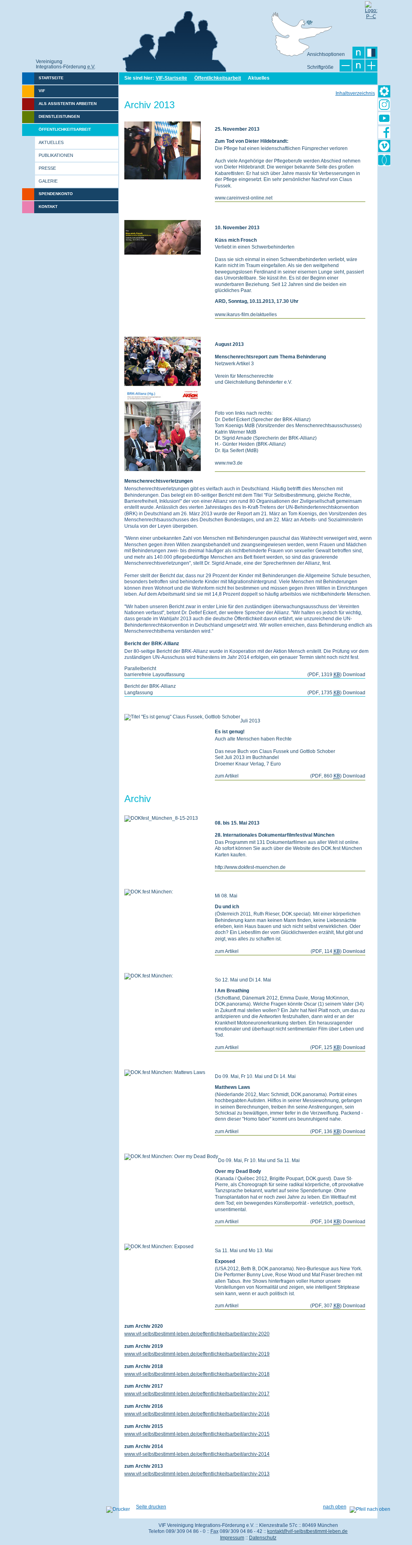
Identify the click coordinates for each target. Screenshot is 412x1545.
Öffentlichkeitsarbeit (217, 78)
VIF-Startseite (171, 78)
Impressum (232, 1538)
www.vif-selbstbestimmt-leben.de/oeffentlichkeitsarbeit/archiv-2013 (197, 1474)
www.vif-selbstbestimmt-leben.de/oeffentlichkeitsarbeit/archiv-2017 (197, 1394)
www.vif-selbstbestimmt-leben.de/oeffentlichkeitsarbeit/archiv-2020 (197, 1334)
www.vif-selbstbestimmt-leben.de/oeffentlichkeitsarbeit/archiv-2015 (197, 1434)
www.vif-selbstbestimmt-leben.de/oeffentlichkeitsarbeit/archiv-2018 (197, 1374)
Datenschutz (262, 1538)
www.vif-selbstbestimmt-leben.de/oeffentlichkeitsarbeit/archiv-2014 (197, 1454)
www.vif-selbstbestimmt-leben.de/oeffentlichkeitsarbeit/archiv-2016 (197, 1414)
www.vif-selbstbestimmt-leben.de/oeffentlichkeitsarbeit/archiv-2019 (197, 1354)
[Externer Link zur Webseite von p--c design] (371, 7)
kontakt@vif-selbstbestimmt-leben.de (307, 1531)
